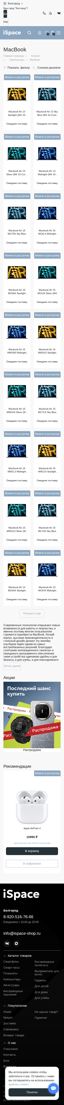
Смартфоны (11, 961)
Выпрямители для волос (47, 973)
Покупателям (17, 1005)
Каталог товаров (20, 955)
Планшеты (10, 973)
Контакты (9, 1054)
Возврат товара (13, 1035)
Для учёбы (42, 998)
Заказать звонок (50, 13)
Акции (7, 1011)
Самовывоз (11, 1029)
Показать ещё (32, 613)
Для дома (41, 992)
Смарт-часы (11, 967)
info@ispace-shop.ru (21, 933)
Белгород (14, 3)
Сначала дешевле (49, 67)
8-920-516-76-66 (44, 13)
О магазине (10, 1049)
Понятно (32, 1092)
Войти (40, 33)
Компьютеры (11, 979)
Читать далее (12, 666)
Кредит (8, 1017)
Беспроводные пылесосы (44, 963)
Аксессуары (11, 985)
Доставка (9, 1023)
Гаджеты (40, 980)
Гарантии (41, 1017)
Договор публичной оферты (16, 1100)
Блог (6, 1060)
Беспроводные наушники (13, 993)
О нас (12, 1043)
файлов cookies (19, 1084)
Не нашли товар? (46, 1012)
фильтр (19, 67)
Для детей (41, 986)
